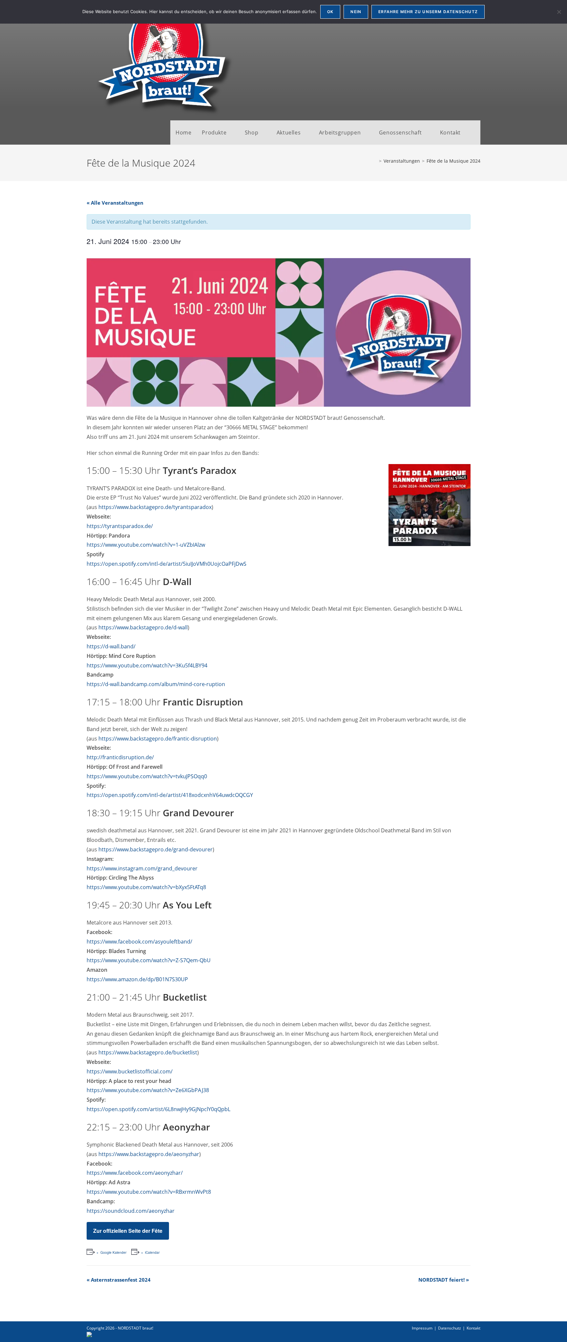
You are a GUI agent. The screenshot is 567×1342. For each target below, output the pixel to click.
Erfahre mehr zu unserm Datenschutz (428, 11)
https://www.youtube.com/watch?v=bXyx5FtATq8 (146, 887)
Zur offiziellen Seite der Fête (127, 1230)
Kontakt (473, 1328)
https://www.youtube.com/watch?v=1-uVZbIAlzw (146, 544)
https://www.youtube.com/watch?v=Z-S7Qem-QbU (149, 960)
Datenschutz (449, 1328)
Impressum (422, 1328)
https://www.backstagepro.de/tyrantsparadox (155, 507)
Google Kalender (113, 1252)
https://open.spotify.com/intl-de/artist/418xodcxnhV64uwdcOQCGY (170, 795)
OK (330, 11)
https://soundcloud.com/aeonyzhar (131, 1210)
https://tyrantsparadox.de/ (120, 526)
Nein (355, 11)
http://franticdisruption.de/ (120, 757)
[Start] (375, 161)
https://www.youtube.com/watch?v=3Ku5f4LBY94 (147, 665)
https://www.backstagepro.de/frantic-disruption (157, 738)
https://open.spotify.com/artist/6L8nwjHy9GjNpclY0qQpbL (158, 1109)
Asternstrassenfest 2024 (119, 1279)
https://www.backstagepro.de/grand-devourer (155, 849)
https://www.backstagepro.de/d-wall (143, 627)
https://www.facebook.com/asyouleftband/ (139, 941)
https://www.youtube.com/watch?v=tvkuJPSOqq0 (147, 776)
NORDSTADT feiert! (443, 1279)
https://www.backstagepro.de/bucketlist (147, 1052)
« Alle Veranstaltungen (115, 202)
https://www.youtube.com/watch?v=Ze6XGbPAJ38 (148, 1090)
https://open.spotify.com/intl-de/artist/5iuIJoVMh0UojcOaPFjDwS (166, 563)
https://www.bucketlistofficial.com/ (130, 1071)
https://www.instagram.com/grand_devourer (142, 868)
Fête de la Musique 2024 (453, 161)
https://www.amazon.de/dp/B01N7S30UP (137, 979)
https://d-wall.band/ (111, 646)
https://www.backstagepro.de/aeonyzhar (148, 1154)
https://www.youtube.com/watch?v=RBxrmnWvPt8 (149, 1191)
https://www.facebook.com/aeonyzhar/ (135, 1172)
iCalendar (152, 1252)
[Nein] (559, 12)
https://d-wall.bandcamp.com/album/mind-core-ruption (156, 684)
